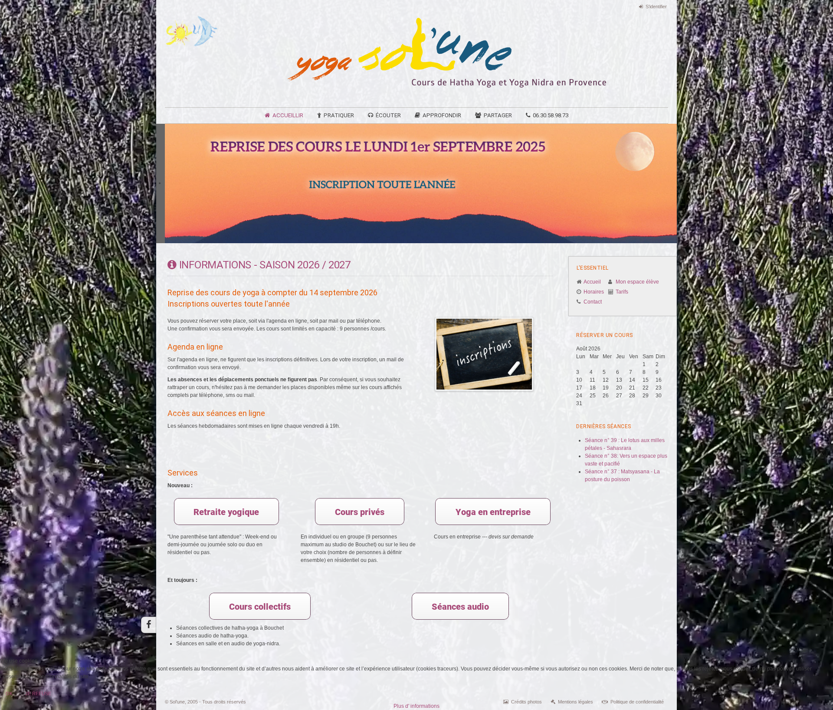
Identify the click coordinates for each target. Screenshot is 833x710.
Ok (9, 693)
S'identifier (656, 6)
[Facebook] (148, 625)
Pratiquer (339, 115)
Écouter (388, 115)
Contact (593, 302)
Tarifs (622, 292)
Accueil (592, 282)
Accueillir (287, 115)
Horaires (594, 292)
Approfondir (442, 115)
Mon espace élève (637, 282)
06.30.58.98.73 (550, 115)
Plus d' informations (416, 706)
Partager (498, 115)
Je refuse (38, 693)
